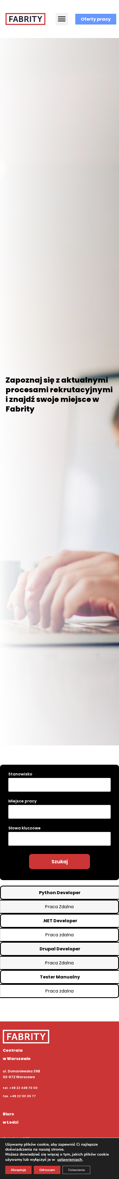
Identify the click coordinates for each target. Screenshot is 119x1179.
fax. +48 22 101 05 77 (19, 1096)
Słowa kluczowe (24, 828)
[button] (62, 19)
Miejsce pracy (22, 801)
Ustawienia (76, 1170)
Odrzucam (47, 1170)
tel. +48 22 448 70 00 (20, 1088)
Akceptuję (18, 1170)
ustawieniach (69, 1159)
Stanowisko (20, 774)
